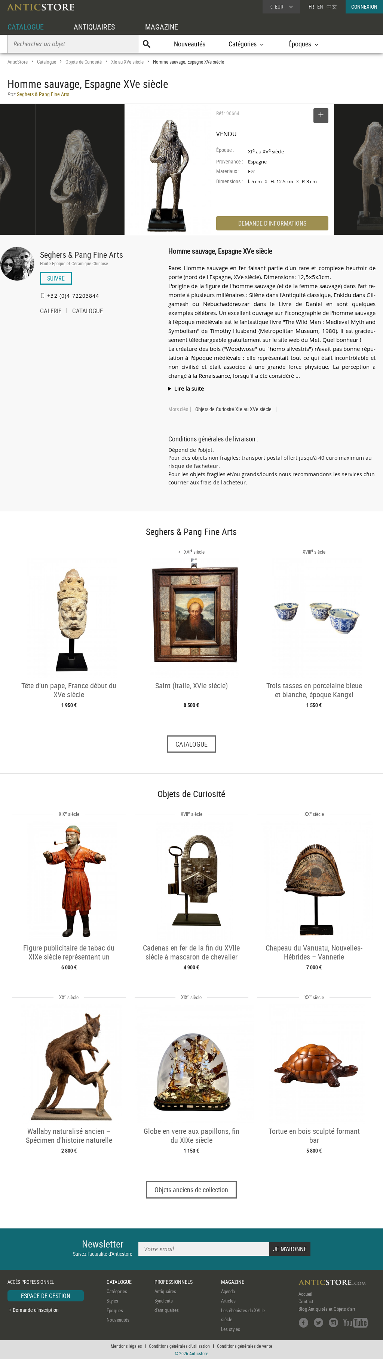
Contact (305, 1301)
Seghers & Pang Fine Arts (81, 254)
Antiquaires (165, 1291)
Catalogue (46, 61)
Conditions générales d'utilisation (179, 1346)
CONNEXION (364, 6)
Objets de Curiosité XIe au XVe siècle (233, 409)
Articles (228, 1300)
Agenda (228, 1291)
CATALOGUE (25, 27)
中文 (332, 6)
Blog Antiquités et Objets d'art (326, 1309)
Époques (115, 1310)
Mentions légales (126, 1346)
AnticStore (17, 61)
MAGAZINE (161, 27)
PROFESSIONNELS (173, 1281)
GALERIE (50, 311)
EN (320, 6)
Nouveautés (189, 43)
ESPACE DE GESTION (45, 1296)
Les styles (230, 1329)
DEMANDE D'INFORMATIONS (272, 223)
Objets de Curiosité (83, 61)
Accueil (305, 1294)
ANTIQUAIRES (94, 27)
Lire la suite (189, 388)
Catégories (117, 1291)
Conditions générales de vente (244, 1346)
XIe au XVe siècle (127, 61)
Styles (112, 1300)
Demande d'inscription (36, 1309)
